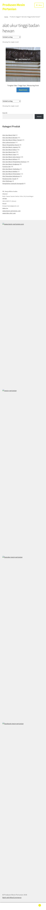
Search (4, 113)
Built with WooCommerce (11, 897)
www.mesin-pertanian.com (11, 211)
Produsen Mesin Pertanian (13, 7)
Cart (35, 904)
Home (6, 17)
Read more (23, 90)
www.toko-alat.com (9, 213)
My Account (7, 906)
